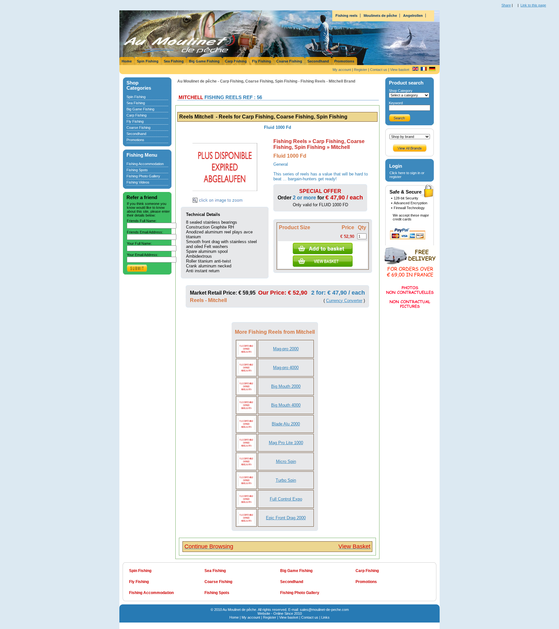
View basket (399, 70)
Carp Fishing (236, 61)
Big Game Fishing (204, 61)
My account (342, 70)
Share (506, 5)
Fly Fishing (261, 61)
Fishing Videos (137, 182)
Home (127, 61)
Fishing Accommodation (145, 164)
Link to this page (533, 5)
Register (360, 70)
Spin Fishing (148, 61)
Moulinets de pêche (380, 15)
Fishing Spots (137, 170)
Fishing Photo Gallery (143, 176)
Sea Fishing (174, 61)
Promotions (344, 61)
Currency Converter (344, 300)
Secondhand (318, 61)
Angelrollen (413, 15)
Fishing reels (346, 15)
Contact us (378, 70)
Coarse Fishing (289, 61)
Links (325, 617)
